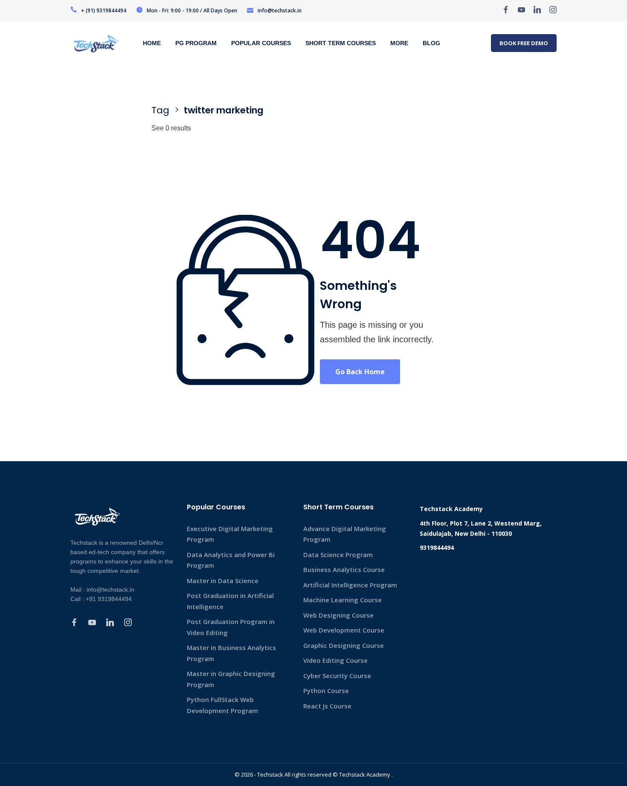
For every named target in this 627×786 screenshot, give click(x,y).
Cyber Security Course (337, 675)
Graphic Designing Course (343, 645)
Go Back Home (360, 371)
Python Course (326, 690)
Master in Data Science (222, 580)
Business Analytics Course (344, 569)
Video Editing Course (335, 660)
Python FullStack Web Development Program (222, 705)
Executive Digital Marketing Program (230, 534)
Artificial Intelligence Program (350, 585)
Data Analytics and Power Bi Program (231, 560)
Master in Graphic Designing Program (231, 679)
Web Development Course (343, 630)
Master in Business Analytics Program (231, 653)
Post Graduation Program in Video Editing (231, 627)
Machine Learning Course (342, 599)
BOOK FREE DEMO (523, 43)
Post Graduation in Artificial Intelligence (230, 601)
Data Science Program (338, 554)
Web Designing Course (338, 615)
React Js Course (327, 706)
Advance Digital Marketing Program (344, 534)
